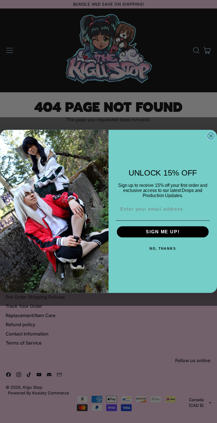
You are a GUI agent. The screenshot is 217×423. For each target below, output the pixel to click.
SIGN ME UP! (162, 231)
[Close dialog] (211, 136)
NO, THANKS (162, 249)
